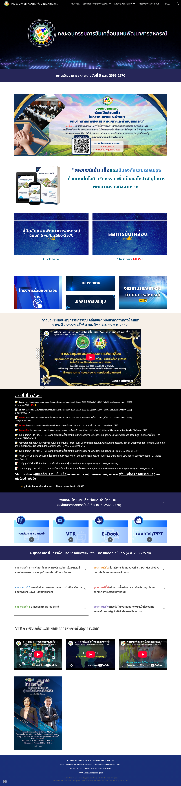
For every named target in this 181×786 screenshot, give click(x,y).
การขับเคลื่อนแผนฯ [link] (123, 3)
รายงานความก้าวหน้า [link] (148, 3)
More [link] (167, 4)
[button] (178, 4)
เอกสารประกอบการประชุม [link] (95, 3)
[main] (90, 75)
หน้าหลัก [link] (75, 3)
